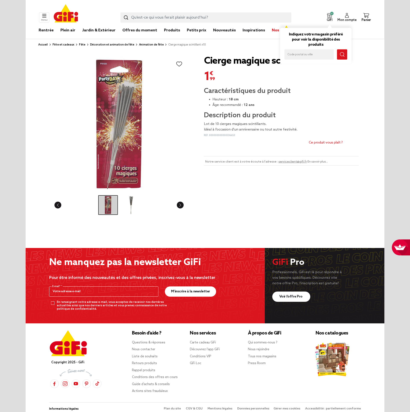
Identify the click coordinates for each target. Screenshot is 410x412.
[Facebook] (54, 383)
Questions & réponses (148, 343)
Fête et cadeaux (63, 44)
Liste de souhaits (145, 356)
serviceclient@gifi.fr (292, 162)
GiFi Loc (195, 363)
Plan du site (173, 409)
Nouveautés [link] (224, 30)
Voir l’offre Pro (291, 297)
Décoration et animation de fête (112, 44)
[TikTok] (97, 383)
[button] (329, 17)
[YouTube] (76, 383)
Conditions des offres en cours (155, 377)
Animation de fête (151, 44)
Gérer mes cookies (287, 409)
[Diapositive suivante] (177, 205)
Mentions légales (220, 409)
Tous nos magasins (262, 356)
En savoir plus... (318, 162)
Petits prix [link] (196, 30)
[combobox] (205, 17)
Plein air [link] (67, 30)
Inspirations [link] (254, 30)
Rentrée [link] (46, 30)
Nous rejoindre (258, 349)
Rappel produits (143, 370)
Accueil (43, 44)
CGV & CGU (194, 409)
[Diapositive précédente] (61, 205)
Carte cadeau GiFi (203, 343)
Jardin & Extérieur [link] (99, 30)
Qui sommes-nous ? (262, 343)
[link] (172, 36)
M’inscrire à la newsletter (190, 291)
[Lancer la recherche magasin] (342, 54)
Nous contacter (143, 349)
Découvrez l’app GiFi (205, 349)
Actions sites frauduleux (150, 391)
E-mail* (56, 286)
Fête (82, 44)
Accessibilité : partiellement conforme (333, 409)
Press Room (257, 363)
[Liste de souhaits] (179, 64)
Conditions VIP (200, 356)
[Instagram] (65, 383)
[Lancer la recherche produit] (126, 17)
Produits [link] (172, 30)
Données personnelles (253, 409)
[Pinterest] (86, 383)
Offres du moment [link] (139, 30)
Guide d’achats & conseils (151, 384)
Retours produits (144, 363)
